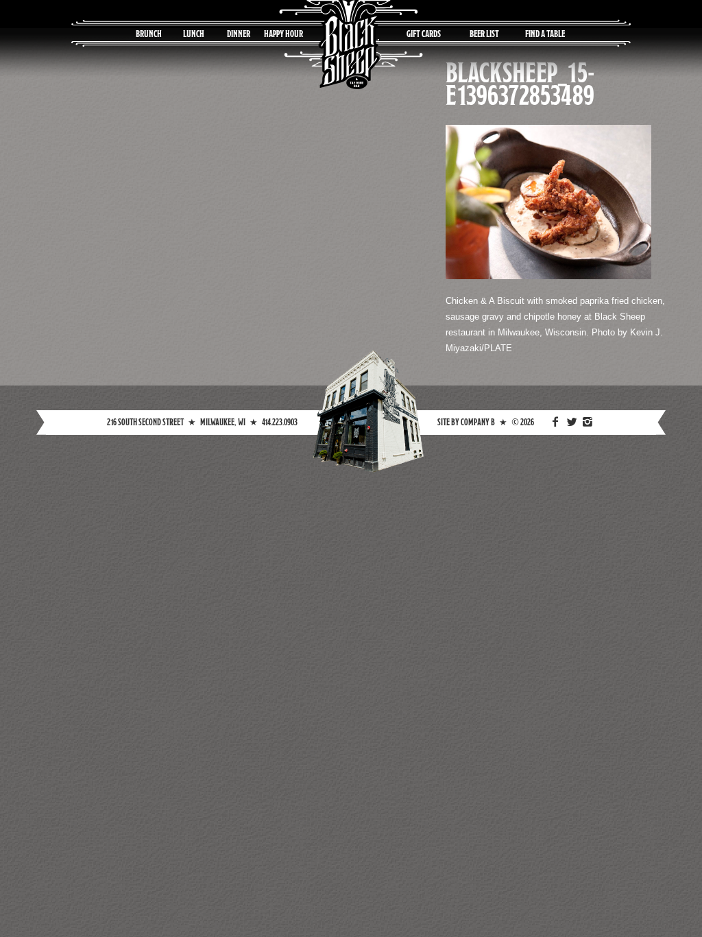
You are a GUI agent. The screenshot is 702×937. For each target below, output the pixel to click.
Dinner (238, 33)
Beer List (484, 33)
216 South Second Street (145, 421)
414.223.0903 (280, 421)
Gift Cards (424, 33)
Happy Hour (283, 33)
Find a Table (545, 33)
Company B (478, 421)
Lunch (193, 33)
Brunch (149, 33)
